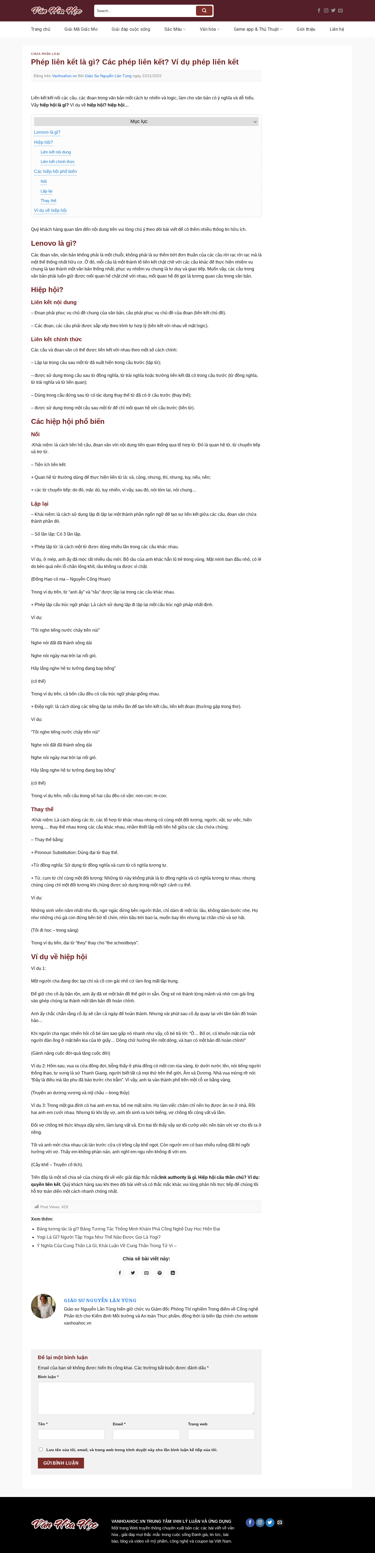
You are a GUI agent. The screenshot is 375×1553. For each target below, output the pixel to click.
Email (119, 1424)
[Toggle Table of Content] (252, 121)
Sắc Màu (173, 29)
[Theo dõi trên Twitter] (333, 10)
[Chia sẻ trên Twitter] (133, 1273)
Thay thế (48, 200)
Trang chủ (40, 29)
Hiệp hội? (43, 142)
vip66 (43, 1508)
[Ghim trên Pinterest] (159, 1273)
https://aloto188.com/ (151, 1508)
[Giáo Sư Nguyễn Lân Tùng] (43, 1306)
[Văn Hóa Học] (58, 10)
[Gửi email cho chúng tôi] (340, 10)
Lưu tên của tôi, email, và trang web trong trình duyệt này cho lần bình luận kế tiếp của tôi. (131, 1450)
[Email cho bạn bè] (146, 1273)
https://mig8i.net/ (109, 1508)
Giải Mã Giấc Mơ (81, 29)
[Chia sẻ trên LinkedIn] (172, 1273)
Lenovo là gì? (47, 132)
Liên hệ (337, 29)
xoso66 (25, 1508)
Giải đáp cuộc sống (131, 29)
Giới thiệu (306, 29)
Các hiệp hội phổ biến (55, 171)
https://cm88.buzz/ (70, 1508)
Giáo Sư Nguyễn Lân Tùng (108, 76)
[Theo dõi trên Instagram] (326, 10)
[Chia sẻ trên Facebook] (119, 1273)
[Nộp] (204, 11)
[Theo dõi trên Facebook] (319, 10)
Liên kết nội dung (56, 152)
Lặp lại (46, 191)
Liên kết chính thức (58, 161)
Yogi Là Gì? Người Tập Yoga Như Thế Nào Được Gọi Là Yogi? (99, 1237)
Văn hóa (208, 29)
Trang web (198, 1424)
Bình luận (48, 1377)
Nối (44, 181)
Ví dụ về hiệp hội (50, 210)
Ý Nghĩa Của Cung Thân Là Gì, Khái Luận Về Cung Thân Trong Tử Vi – (107, 1245)
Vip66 (7, 1508)
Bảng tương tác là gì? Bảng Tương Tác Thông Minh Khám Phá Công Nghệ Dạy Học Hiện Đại (128, 1229)
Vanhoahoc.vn (64, 76)
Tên (42, 1424)
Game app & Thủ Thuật (256, 29)
